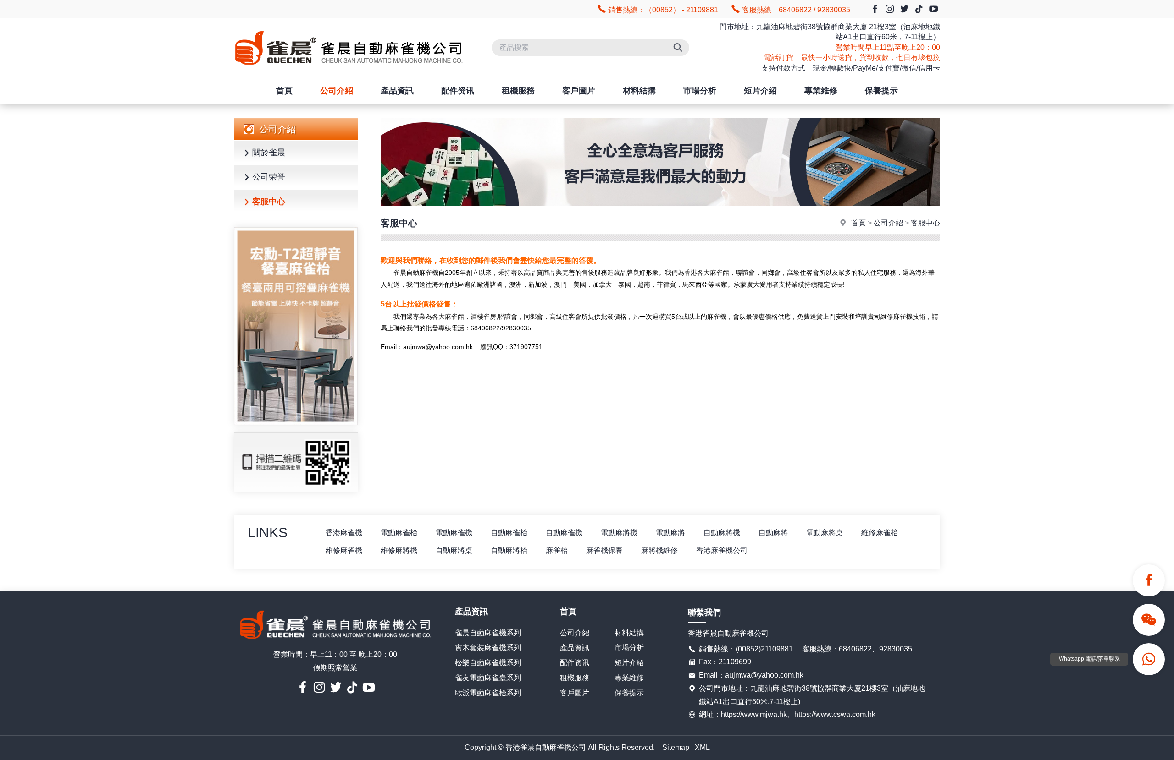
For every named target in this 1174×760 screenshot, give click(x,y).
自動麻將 (773, 532)
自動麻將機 (721, 532)
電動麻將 (670, 532)
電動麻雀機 (454, 532)
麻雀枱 (557, 550)
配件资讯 (457, 90)
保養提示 (881, 90)
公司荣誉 (268, 176)
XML (702, 747)
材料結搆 (639, 90)
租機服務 (518, 90)
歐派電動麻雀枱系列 (488, 693)
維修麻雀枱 (879, 532)
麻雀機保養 (604, 550)
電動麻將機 (619, 532)
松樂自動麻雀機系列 (488, 663)
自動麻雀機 (564, 532)
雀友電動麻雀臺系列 (488, 678)
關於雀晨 (268, 152)
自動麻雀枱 (509, 532)
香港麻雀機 (344, 532)
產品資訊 (397, 90)
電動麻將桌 (824, 532)
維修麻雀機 (344, 550)
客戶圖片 (578, 90)
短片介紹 (760, 90)
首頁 (284, 90)
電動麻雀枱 (399, 532)
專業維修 (820, 90)
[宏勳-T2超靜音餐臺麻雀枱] (296, 326)
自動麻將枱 (509, 550)
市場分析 (699, 90)
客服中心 (268, 201)
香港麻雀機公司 (722, 550)
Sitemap (675, 747)
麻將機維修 (659, 550)
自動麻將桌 (454, 550)
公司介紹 (336, 90)
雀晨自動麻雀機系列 (488, 633)
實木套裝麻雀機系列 (488, 647)
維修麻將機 (399, 550)
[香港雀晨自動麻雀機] (348, 73)
